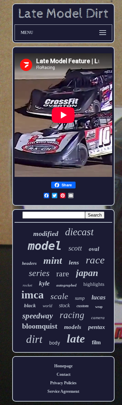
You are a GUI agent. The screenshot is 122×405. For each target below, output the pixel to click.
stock (64, 305)
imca (32, 295)
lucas (98, 297)
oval (94, 249)
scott (75, 248)
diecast (79, 231)
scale (59, 296)
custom (82, 305)
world (47, 305)
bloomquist (39, 326)
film (96, 342)
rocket (27, 285)
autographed (66, 285)
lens (74, 262)
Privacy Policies (63, 383)
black (30, 305)
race (95, 260)
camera (98, 317)
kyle (44, 283)
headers (29, 263)
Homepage (63, 366)
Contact (63, 374)
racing (72, 315)
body (54, 343)
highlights (93, 284)
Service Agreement (63, 391)
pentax (96, 327)
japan (87, 273)
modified (45, 233)
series (39, 273)
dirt (34, 339)
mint (52, 260)
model (45, 246)
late (76, 338)
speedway (37, 316)
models (72, 327)
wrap (99, 307)
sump (80, 298)
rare (62, 273)
